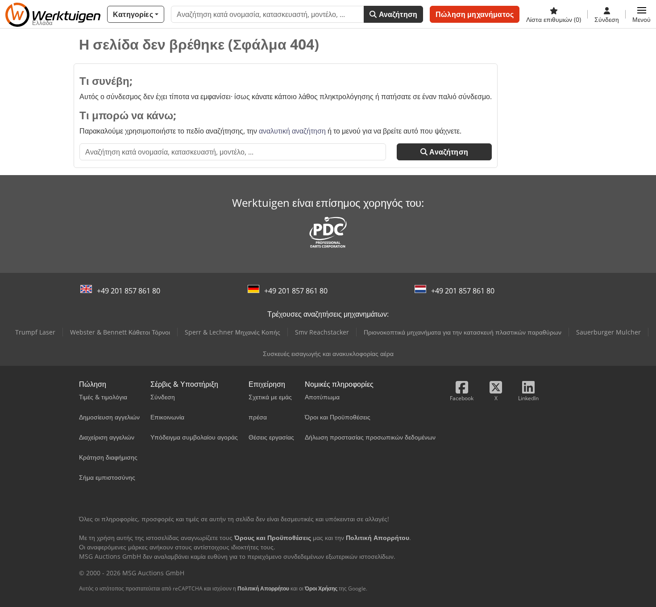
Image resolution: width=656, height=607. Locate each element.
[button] (641, 14)
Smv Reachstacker (322, 332)
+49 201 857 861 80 (128, 291)
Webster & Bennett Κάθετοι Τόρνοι (120, 332)
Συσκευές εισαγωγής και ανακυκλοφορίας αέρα (328, 353)
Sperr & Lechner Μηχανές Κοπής (232, 332)
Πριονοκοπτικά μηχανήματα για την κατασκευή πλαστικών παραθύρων (462, 332)
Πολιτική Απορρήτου (263, 588)
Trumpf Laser (35, 332)
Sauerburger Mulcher (608, 332)
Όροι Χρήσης (321, 588)
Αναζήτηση (397, 14)
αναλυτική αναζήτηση (292, 131)
